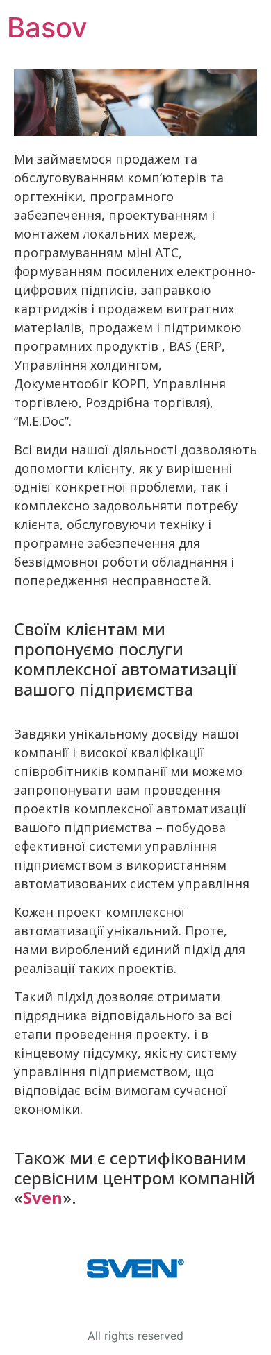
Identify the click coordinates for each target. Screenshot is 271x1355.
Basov (47, 27)
